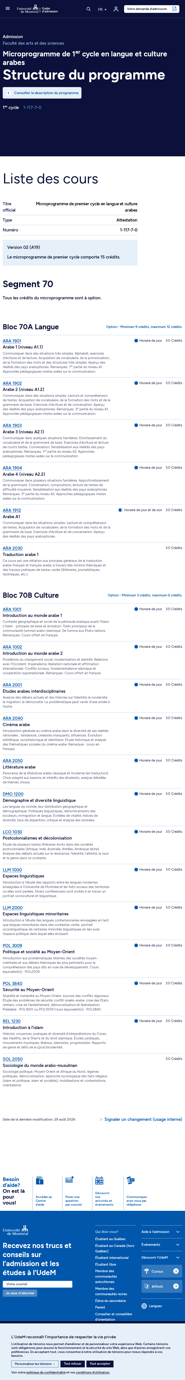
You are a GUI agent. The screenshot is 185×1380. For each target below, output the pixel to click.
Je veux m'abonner (20, 1293)
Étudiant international (112, 1258)
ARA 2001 (12, 685)
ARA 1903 (12, 425)
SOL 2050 (13, 1059)
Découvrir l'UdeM (154, 1257)
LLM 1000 (12, 869)
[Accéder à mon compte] (115, 9)
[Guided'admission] (46, 1230)
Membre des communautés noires (111, 1291)
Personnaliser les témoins (35, 1364)
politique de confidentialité (46, 1372)
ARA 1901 (12, 341)
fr (101, 9)
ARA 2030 (13, 548)
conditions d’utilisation (92, 1372)
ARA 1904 (12, 468)
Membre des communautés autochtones (106, 1276)
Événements (150, 1244)
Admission (13, 36)
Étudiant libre (105, 1264)
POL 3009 (12, 945)
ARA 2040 (13, 718)
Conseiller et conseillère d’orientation (113, 1317)
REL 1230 (12, 1021)
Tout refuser (72, 1364)
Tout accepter (100, 1364)
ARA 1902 (12, 383)
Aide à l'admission (155, 1232)
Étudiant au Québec (110, 1239)
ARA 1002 (12, 647)
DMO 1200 (13, 794)
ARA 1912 (12, 510)
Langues (155, 1306)
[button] (8, 9)
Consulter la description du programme (46, 93)
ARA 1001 (12, 609)
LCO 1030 (12, 832)
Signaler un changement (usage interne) (143, 1119)
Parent (100, 1307)
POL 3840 (12, 983)
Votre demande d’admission (147, 9)
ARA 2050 (13, 760)
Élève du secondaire (110, 1301)
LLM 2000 (13, 907)
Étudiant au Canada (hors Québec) (114, 1248)
